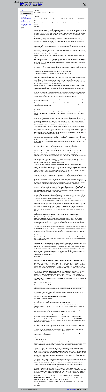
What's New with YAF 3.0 (26, 21)
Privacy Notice (73, 389)
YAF (21, 10)
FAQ (22, 28)
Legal (68, 389)
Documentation (24, 15)
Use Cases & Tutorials (26, 22)
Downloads (23, 17)
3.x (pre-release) (26, 13)
